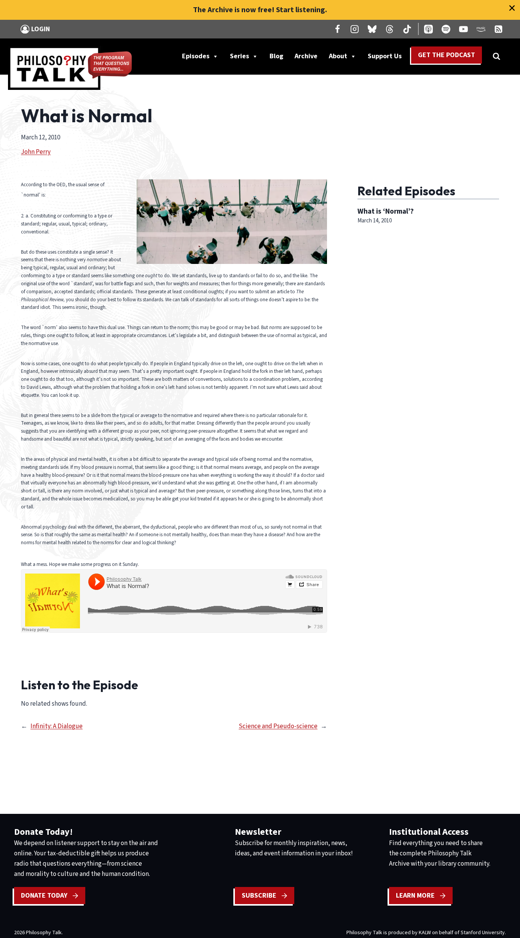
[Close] (512, 8)
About (338, 56)
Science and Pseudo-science (278, 726)
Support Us (387, 58)
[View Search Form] (496, 56)
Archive (306, 56)
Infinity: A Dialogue (56, 726)
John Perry (36, 152)
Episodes (195, 56)
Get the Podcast (446, 55)
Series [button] (239, 56)
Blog (276, 56)
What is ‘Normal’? (385, 211)
